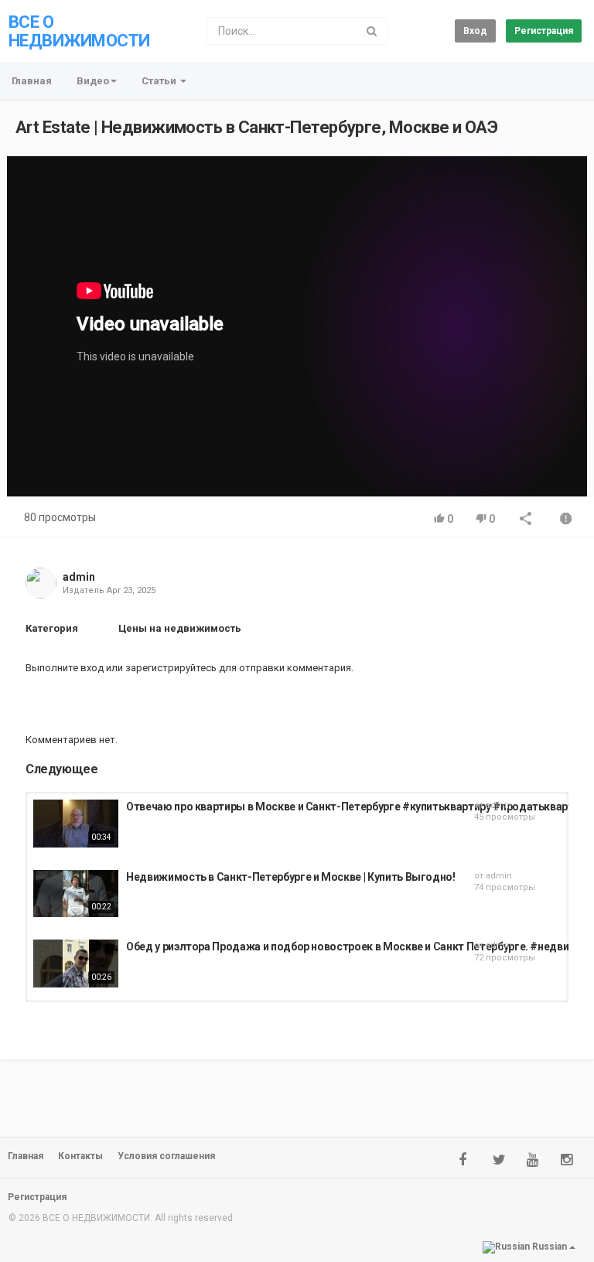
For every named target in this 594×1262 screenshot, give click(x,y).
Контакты (80, 1156)
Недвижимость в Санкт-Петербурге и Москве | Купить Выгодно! (291, 877)
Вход (475, 31)
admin (79, 577)
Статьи (160, 81)
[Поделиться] (526, 520)
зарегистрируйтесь (171, 668)
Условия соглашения (166, 1156)
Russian (549, 1247)
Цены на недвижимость (179, 628)
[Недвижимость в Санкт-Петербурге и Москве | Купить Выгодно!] (75, 894)
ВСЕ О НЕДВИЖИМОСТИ (79, 31)
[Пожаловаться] (566, 520)
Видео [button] (93, 81)
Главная (32, 81)
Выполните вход (65, 668)
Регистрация (543, 31)
